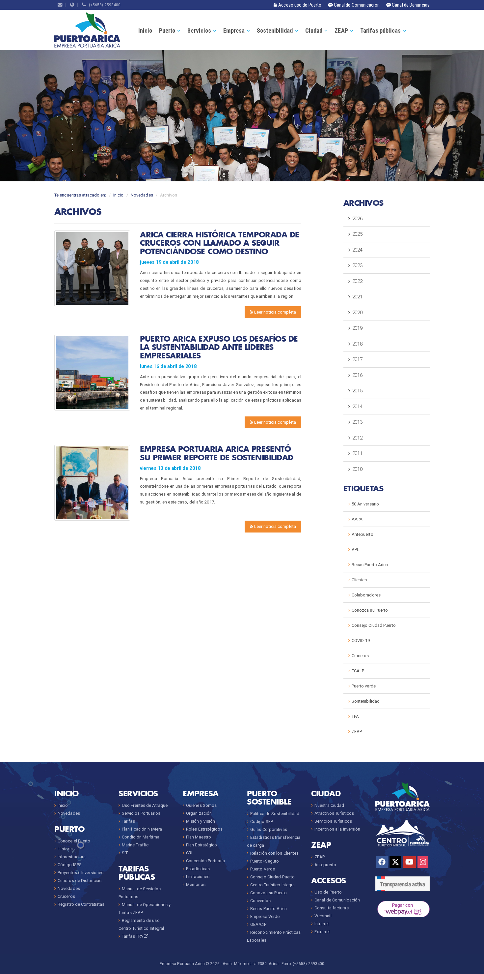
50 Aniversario (365, 504)
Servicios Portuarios (141, 813)
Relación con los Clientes (274, 853)
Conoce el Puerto (74, 840)
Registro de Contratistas (81, 904)
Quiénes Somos (201, 805)
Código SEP (261, 821)
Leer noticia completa (274, 312)
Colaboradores (366, 595)
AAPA (357, 519)
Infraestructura (72, 856)
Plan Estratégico (201, 844)
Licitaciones (197, 876)
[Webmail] (60, 5)
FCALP (358, 670)
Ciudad (314, 30)
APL (355, 549)
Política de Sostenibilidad (275, 813)
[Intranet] (72, 5)
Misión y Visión (200, 821)
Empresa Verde (265, 916)
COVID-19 (361, 640)
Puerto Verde (262, 869)
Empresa (234, 30)
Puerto (167, 30)
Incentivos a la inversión (337, 829)
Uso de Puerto (328, 892)
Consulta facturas (331, 907)
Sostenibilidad (275, 30)
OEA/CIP (258, 924)
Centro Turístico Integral (273, 884)
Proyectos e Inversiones (80, 872)
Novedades (142, 195)
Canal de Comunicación (337, 900)
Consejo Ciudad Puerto (374, 625)
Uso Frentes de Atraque (145, 805)
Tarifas (128, 821)
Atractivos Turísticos (334, 813)
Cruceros (360, 655)
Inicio (145, 30)
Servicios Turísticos (333, 821)
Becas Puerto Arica (370, 564)
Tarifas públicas (380, 30)
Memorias (195, 884)
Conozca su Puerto (370, 610)
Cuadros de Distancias (79, 880)
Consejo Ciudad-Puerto (272, 876)
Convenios (260, 900)
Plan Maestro (198, 837)
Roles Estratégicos (204, 829)
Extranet (322, 931)
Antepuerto (362, 534)
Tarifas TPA (132, 936)
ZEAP (341, 30)
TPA (355, 716)
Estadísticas (198, 868)
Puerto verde (364, 686)
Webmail (323, 915)
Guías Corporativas (268, 829)
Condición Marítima (140, 837)
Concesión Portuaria (205, 860)
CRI (189, 852)
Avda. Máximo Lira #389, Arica (251, 963)
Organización (199, 813)
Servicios (199, 30)
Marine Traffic (135, 844)
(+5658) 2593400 (103, 5)
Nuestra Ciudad (329, 805)
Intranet (321, 923)
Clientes (359, 579)
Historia (65, 848)
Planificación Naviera (142, 829)
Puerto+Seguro (264, 861)
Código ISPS (70, 864)
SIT (125, 852)
